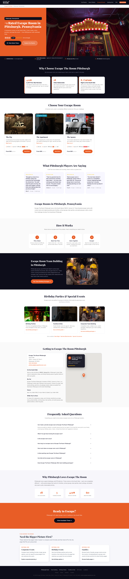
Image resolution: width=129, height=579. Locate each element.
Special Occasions (77, 336)
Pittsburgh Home (45, 569)
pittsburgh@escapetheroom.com (37, 365)
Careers (67, 572)
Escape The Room (8, 6)
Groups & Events (101, 2)
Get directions (71, 365)
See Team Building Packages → (42, 281)
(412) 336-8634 (33, 363)
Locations (85, 569)
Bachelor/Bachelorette (66, 336)
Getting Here (110, 2)
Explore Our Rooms (29, 43)
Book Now (27, 151)
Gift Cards (79, 569)
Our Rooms (84, 2)
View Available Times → (64, 520)
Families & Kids (71, 569)
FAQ (116, 2)
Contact (72, 572)
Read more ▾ (9, 143)
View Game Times (14, 43)
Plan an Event (122, 2)
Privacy (56, 572)
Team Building (54, 569)
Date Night (57, 336)
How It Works (92, 2)
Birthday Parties (62, 569)
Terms (61, 572)
